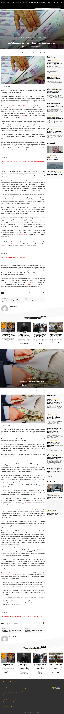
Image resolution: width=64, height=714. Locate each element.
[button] (61, 6)
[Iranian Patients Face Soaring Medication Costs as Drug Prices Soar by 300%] (40, 327)
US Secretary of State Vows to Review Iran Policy (54, 158)
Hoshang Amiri (24, 343)
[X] (58, 6)
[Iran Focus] (3, 2)
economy (24, 234)
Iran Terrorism (51, 171)
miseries (22, 149)
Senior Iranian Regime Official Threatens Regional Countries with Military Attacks (54, 64)
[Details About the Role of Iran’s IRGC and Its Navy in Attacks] (55, 165)
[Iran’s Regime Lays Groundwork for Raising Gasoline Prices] (8, 327)
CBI (23, 115)
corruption (28, 284)
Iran (48, 75)
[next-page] (33, 347)
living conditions (10, 149)
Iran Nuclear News (52, 155)
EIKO (2, 245)
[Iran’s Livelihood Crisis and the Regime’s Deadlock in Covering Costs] (56, 327)
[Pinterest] (36, 52)
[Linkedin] (40, 52)
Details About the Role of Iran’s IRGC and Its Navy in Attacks (54, 174)
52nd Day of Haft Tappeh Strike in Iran (11, 300)
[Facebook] (56, 6)
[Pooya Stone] (23, 46)
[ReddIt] (44, 52)
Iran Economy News (20, 37)
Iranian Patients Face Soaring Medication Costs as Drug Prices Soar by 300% (55, 119)
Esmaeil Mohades (56, 342)
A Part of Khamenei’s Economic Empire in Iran (13, 257)
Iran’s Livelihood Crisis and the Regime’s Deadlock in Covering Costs (54, 131)
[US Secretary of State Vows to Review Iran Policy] (55, 149)
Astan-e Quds (41, 240)
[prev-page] (29, 347)
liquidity (12, 106)
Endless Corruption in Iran (32, 300)
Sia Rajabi (40, 343)
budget (3, 127)
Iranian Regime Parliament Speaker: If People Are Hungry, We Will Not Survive (54, 92)
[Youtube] (10, 681)
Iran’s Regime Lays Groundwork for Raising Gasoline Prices (53, 79)
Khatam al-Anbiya (16, 243)
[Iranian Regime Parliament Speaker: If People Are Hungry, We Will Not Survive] (24, 327)
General (49, 60)
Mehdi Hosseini (8, 342)
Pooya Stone (29, 46)
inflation (24, 106)
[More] (43, 292)
